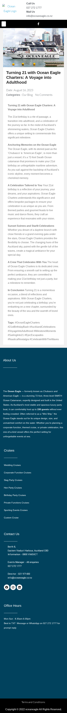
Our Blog (27, 94)
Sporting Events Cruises (16, 510)
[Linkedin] (19, 587)
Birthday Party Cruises (15, 495)
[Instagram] (13, 587)
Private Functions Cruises (16, 502)
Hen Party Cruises (13, 487)
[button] (4, 23)
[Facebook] (7, 587)
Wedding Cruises (12, 465)
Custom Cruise (11, 517)
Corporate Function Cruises (17, 472)
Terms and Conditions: (33, 702)
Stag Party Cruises (13, 480)
